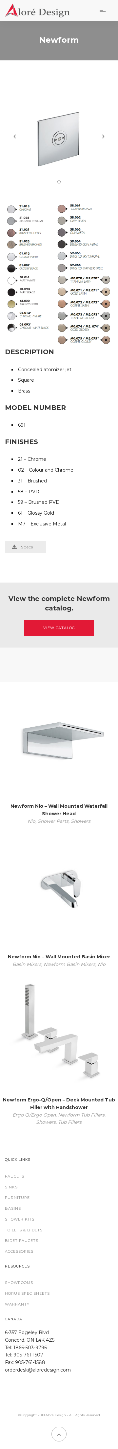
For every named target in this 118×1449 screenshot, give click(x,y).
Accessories (19, 1251)
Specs (27, 546)
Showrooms (19, 1282)
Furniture (17, 1197)
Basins (13, 1208)
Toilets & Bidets (24, 1230)
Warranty (17, 1304)
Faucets (14, 1176)
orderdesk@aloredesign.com (38, 1370)
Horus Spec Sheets (27, 1293)
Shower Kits (19, 1219)
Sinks (11, 1187)
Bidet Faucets (21, 1240)
